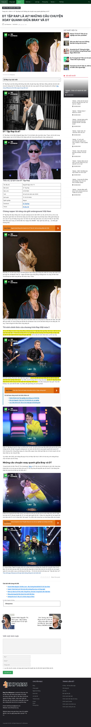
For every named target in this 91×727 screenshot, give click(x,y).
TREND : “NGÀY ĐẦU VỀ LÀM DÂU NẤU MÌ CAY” (78, 131)
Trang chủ (3, 2)
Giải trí (19, 2)
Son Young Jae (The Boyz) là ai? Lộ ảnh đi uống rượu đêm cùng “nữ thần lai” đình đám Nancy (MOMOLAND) (44, 621)
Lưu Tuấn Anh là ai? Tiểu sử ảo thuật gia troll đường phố (24, 402)
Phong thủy (45, 2)
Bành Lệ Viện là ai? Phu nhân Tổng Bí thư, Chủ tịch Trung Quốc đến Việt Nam (29, 591)
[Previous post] (3, 621)
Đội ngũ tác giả (66, 693)
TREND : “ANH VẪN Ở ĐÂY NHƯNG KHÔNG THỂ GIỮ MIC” (79, 152)
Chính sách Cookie (67, 701)
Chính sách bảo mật (67, 696)
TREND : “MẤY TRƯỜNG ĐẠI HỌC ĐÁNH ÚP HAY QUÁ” (80, 171)
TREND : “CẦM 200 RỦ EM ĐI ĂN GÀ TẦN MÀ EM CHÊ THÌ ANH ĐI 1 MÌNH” (80, 102)
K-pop (34, 701)
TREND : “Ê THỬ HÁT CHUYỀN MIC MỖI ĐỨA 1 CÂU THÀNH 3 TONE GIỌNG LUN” (80, 142)
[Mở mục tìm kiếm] (89, 2)
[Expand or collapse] (59, 79)
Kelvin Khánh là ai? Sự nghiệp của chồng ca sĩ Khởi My (24, 398)
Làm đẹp (37, 2)
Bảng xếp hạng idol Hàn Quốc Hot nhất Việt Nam (21, 594)
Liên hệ (64, 690)
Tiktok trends (36, 698)
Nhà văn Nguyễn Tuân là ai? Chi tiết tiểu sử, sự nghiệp (24, 400)
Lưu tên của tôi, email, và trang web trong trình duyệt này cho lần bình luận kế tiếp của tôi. (28, 668)
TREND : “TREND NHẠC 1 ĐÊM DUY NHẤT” (79, 111)
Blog (34, 685)
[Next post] (60, 621)
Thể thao (61, 2)
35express (8, 24)
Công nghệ (12, 2)
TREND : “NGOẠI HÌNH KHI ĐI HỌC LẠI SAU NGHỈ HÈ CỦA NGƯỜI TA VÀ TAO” (80, 162)
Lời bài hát (35, 696)
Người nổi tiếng (14, 8)
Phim (34, 703)
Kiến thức (28, 2)
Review (53, 2)
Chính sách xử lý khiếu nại (69, 704)
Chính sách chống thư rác (69, 706)
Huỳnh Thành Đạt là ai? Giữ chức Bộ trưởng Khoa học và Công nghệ (26, 589)
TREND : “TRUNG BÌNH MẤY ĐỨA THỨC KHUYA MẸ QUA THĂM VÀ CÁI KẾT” (80, 191)
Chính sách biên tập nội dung (70, 698)
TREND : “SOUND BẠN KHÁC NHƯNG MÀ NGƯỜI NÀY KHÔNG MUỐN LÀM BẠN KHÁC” (80, 122)
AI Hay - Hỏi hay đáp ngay (69, 685)
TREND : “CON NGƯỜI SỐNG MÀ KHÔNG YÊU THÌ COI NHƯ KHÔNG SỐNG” (80, 181)
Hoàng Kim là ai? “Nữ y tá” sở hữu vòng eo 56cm (21, 596)
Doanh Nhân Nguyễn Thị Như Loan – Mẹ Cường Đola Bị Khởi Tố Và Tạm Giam (29, 586)
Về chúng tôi (66, 688)
